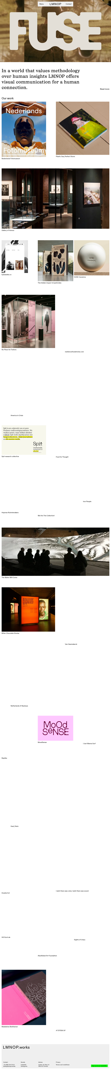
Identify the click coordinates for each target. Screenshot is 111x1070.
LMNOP (55, 4)
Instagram (24, 1066)
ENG (104, 4)
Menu (41, 4)
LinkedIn (23, 1064)
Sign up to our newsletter (99, 1066)
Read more (104, 89)
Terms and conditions (62, 1064)
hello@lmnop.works (9, 1066)
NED (108, 4)
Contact (69, 4)
